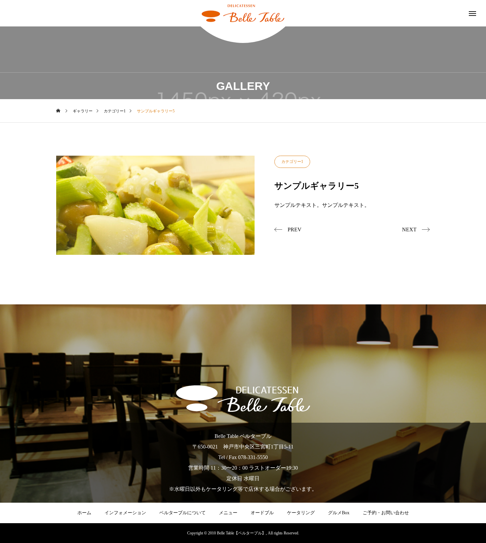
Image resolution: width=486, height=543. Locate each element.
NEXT (409, 229)
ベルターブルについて (182, 512)
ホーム (84, 512)
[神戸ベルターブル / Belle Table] (243, 13)
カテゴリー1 (292, 161)
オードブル (262, 512)
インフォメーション (125, 512)
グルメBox (338, 512)
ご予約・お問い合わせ (386, 512)
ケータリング (301, 512)
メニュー (228, 512)
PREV (295, 229)
